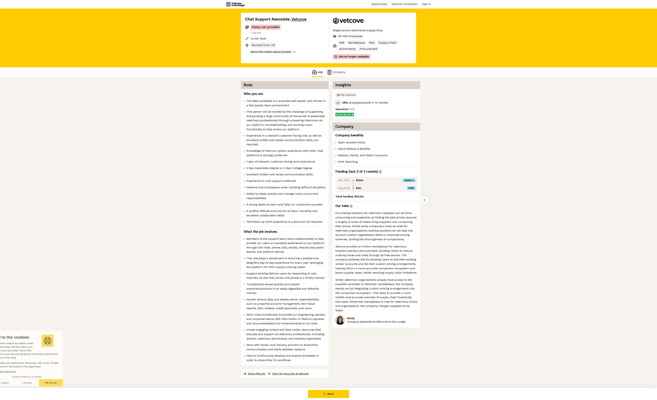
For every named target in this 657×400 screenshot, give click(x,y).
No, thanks (15, 382)
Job (320, 72)
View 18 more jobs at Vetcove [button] (290, 373)
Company (339, 72)
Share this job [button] (256, 373)
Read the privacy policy (18, 371)
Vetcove (298, 19)
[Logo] (235, 4)
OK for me (63, 382)
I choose (39, 382)
